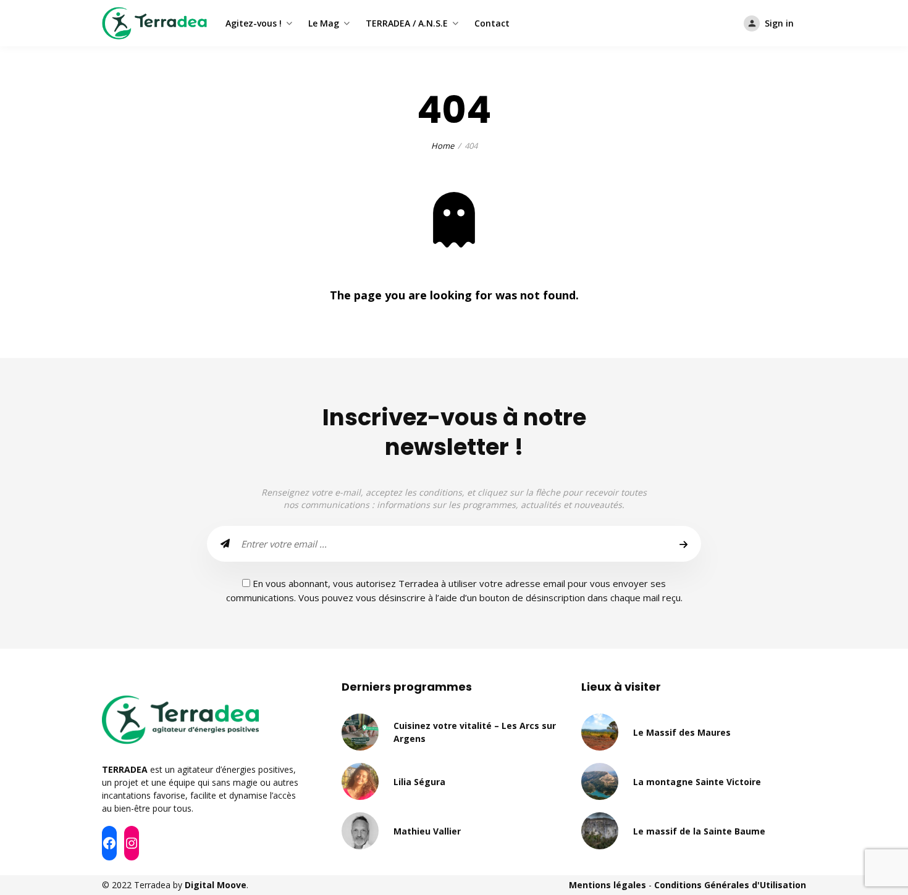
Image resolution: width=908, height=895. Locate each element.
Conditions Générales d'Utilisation (730, 885)
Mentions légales (607, 885)
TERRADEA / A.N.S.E (407, 23)
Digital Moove (215, 885)
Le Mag (323, 23)
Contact (492, 23)
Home (442, 145)
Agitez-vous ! (253, 23)
